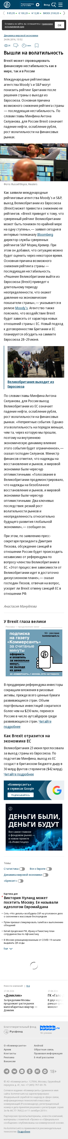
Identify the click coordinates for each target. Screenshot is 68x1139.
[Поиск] (54, 4)
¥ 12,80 (35, 13)
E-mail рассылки (44, 1057)
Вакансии (9, 1061)
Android (38, 1045)
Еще (6, 948)
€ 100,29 (23, 13)
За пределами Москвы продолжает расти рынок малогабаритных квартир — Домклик (20, 1005)
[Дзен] (22, 1071)
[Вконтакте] (14, 1071)
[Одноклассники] (29, 1071)
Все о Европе (38, 868)
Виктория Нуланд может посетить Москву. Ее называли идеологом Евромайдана (31, 902)
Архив (7, 1049)
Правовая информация (48, 1053)
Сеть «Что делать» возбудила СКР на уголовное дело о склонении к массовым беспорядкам (33, 915)
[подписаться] (23, 869)
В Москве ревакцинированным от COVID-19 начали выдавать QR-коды (32, 941)
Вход (47, 4)
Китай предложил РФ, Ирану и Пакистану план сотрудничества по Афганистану (29, 932)
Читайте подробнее (19, 774)
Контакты (10, 1053)
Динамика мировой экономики (21, 35)
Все (28, 985)
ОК (59, 25)
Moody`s (21, 308)
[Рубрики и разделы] (60, 4)
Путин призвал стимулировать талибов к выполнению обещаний (33, 923)
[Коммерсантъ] (7, 4)
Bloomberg (45, 234)
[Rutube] (37, 1071)
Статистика (11, 868)
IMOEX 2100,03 (51, 13)
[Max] (45, 1071)
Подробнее (24, 1131)
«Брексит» (10, 880)
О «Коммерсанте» (15, 1045)
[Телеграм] (6, 1071)
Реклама (9, 1057)
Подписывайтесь (20, 795)
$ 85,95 (11, 13)
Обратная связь (44, 1049)
